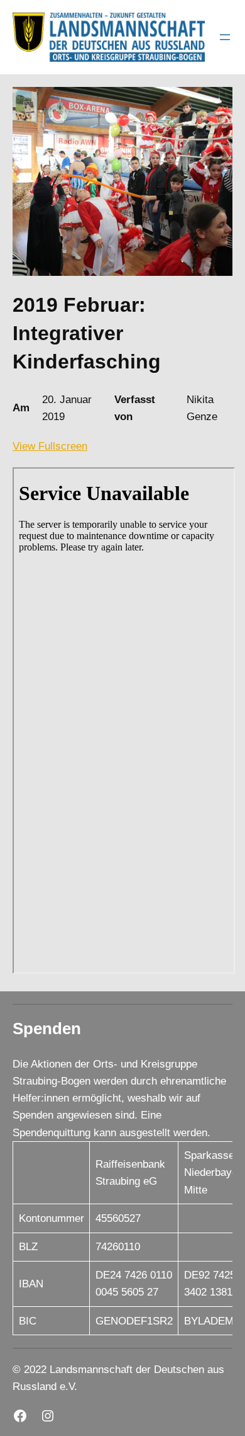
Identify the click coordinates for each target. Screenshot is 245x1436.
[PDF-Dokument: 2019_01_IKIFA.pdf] (124, 720)
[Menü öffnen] (224, 37)
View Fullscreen (50, 446)
